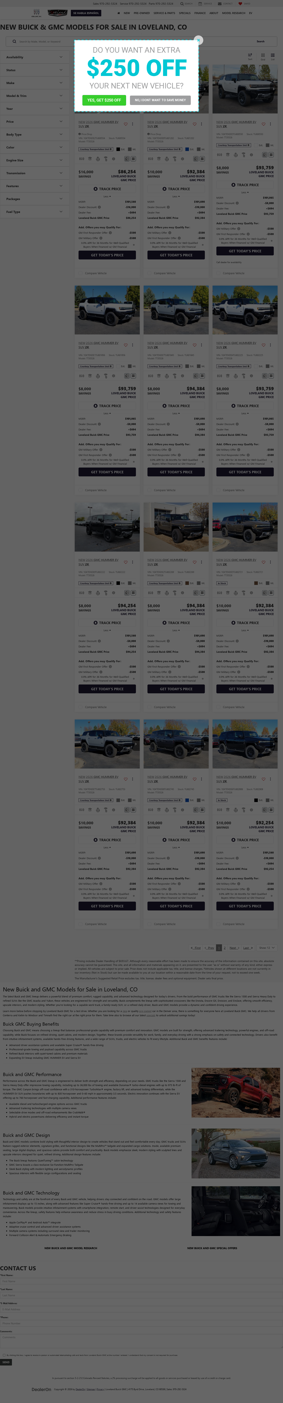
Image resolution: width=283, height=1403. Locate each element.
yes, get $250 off (104, 100)
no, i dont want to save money (160, 100)
